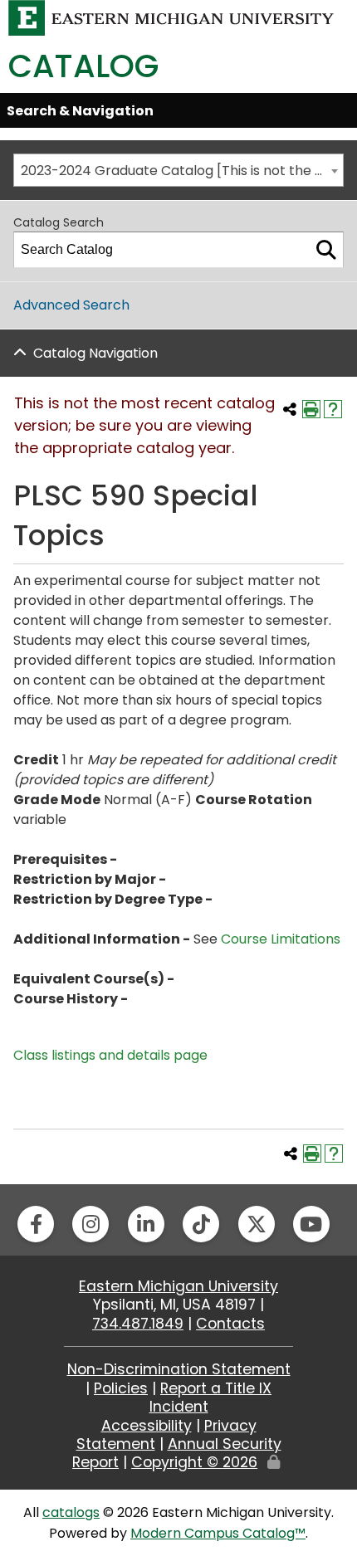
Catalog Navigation (95, 353)
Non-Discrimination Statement (179, 1369)
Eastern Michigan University (178, 1286)
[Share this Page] (290, 409)
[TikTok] (201, 1224)
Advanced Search (71, 305)
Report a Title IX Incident (210, 1397)
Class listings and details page (110, 1055)
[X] (256, 1224)
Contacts (230, 1324)
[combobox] (178, 170)
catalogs (71, 1512)
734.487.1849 (137, 1324)
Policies (121, 1388)
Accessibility (146, 1426)
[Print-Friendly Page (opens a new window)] (311, 409)
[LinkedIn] (146, 1224)
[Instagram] (90, 1224)
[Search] (326, 250)
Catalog (83, 66)
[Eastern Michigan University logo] (171, 17)
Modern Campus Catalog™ (218, 1533)
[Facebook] (35, 1224)
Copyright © (194, 1462)
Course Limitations (280, 939)
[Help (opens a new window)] (333, 409)
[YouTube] (311, 1224)
